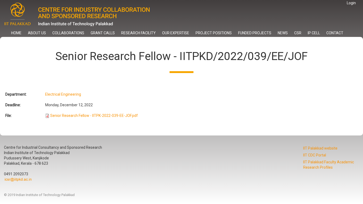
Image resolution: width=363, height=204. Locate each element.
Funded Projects (254, 33)
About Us (37, 33)
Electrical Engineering (63, 94)
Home (16, 33)
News (283, 33)
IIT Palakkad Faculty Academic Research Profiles (328, 164)
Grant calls (103, 33)
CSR (297, 33)
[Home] (81, 14)
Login (351, 3)
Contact (334, 33)
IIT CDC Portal (314, 155)
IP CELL (314, 33)
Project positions (214, 33)
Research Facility (138, 33)
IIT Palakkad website (320, 148)
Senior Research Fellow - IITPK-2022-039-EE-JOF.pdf (94, 115)
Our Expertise (175, 33)
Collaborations (68, 33)
